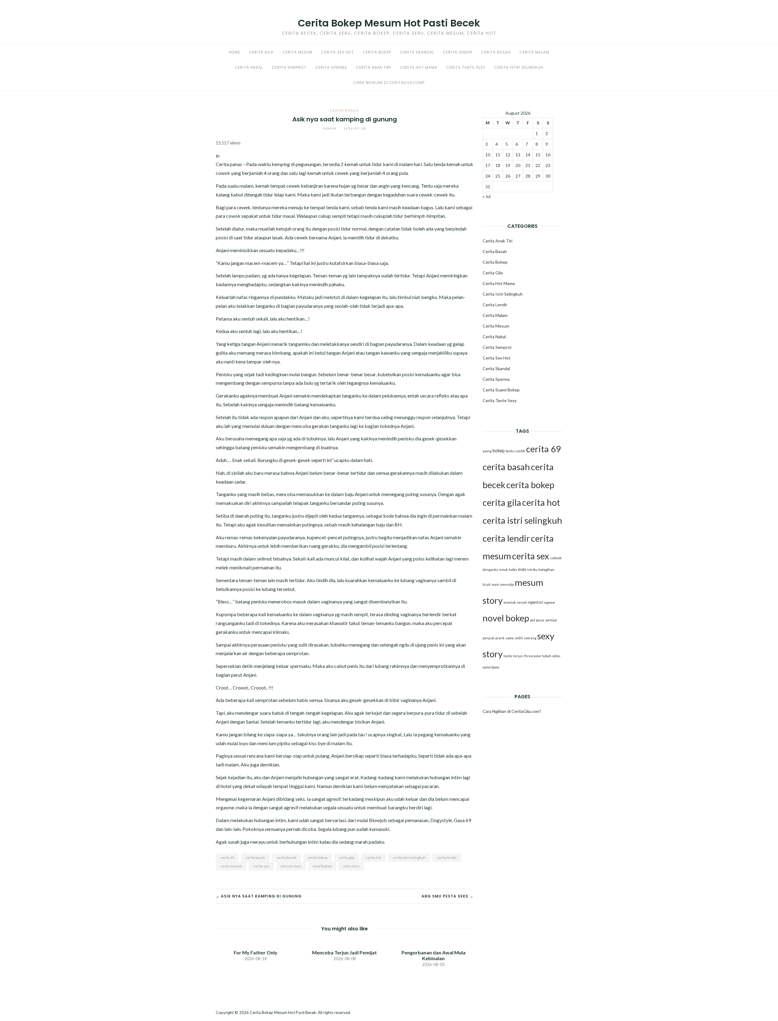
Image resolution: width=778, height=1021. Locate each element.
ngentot (535, 602)
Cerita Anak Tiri (373, 67)
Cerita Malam (534, 52)
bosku (510, 451)
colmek (556, 558)
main (495, 584)
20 (517, 165)
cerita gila (346, 858)
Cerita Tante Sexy (465, 67)
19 (507, 165)
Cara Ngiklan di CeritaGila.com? (389, 82)
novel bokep (322, 866)
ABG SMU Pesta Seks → (447, 896)
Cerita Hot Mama (418, 67)
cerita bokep (317, 858)
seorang (530, 638)
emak (503, 569)
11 (497, 154)
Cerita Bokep (377, 52)
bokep (499, 450)
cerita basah (255, 858)
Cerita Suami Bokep (501, 389)
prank (499, 638)
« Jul (487, 196)
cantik (520, 451)
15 (537, 154)
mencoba (507, 584)
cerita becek (286, 858)
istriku (532, 569)
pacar (540, 620)
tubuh (546, 656)
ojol (532, 620)
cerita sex (261, 866)
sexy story (351, 866)
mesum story (291, 866)
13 (517, 154)
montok (510, 602)
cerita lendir (447, 858)
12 (507, 154)
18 (497, 165)
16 (548, 154)
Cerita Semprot (289, 67)
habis (513, 569)
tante (508, 656)
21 (527, 165)
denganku (490, 569)
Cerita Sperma (331, 67)
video (556, 656)
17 (487, 165)
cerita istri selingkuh (409, 858)
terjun (518, 656)
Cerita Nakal (249, 67)
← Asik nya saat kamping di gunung (259, 896)
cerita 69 (227, 858)
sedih (519, 638)
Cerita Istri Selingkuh (518, 67)
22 (537, 165)
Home (234, 52)
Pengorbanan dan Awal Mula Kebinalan (433, 955)
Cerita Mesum (297, 52)
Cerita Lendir (457, 52)
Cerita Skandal (417, 52)
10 (487, 154)
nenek (522, 602)
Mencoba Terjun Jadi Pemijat (344, 952)
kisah (487, 584)
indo (522, 569)
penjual (488, 638)
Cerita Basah (496, 52)
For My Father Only (255, 952)
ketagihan (546, 569)
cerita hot (373, 858)
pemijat (551, 620)
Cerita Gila (261, 52)
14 (527, 154)
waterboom (491, 667)
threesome (532, 656)
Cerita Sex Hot (338, 52)
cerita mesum (231, 866)
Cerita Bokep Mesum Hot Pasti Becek (389, 23)
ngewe (549, 602)
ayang (487, 451)
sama (509, 638)
